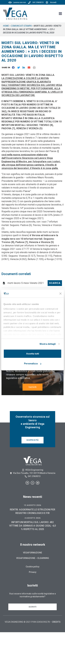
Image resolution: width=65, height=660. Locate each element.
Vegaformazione (32, 552)
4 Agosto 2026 (32, 518)
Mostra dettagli (48, 344)
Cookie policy (32, 566)
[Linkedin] (32, 483)
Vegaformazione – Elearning (32, 558)
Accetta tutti (32, 353)
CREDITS (56, 622)
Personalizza (31, 363)
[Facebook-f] (27, 483)
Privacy (32, 572)
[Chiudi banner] (60, 293)
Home (6, 26)
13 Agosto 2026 (32, 505)
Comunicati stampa (21, 26)
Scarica (54, 283)
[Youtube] (37, 483)
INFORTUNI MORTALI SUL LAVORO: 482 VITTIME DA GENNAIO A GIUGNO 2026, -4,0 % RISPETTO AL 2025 (32, 526)
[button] (6, 68)
